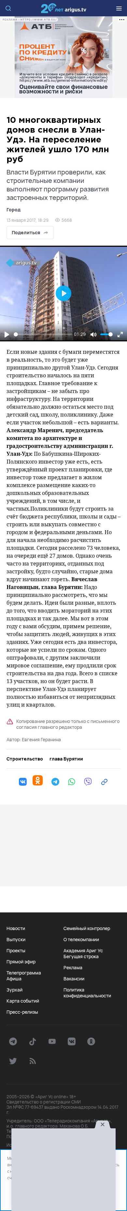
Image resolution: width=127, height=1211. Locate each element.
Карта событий (23, 1001)
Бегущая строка (81, 956)
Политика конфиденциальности (87, 993)
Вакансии (74, 979)
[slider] (43, 334)
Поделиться (26, 232)
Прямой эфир (21, 962)
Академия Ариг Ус (83, 951)
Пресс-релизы (22, 1012)
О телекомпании (81, 939)
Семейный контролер (87, 928)
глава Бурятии (66, 759)
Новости (16, 928)
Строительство (25, 759)
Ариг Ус (63, 8)
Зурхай (14, 990)
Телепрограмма (24, 973)
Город (14, 209)
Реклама (73, 968)
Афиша (14, 979)
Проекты (16, 951)
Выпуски (16, 939)
